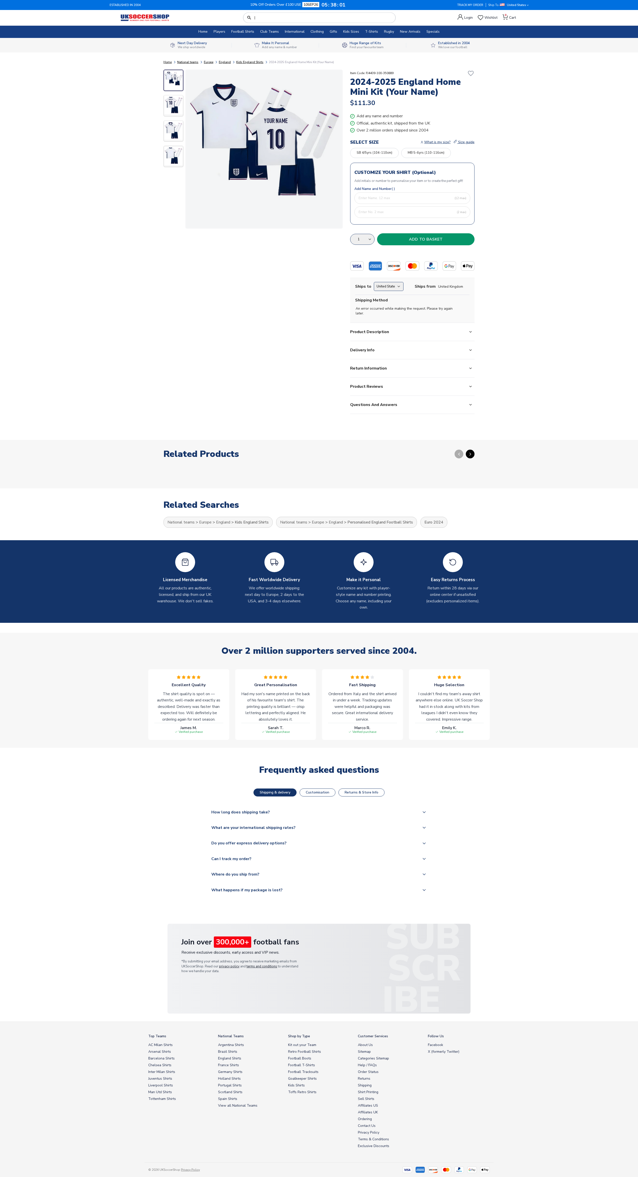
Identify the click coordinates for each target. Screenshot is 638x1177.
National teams (187, 62)
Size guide (466, 142)
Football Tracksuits (303, 1071)
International (295, 31)
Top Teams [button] (157, 1036)
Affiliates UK (368, 1112)
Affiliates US (368, 1105)
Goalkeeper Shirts (302, 1078)
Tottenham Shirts (162, 1098)
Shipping (365, 1085)
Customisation (317, 792)
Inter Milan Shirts (161, 1071)
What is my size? (437, 142)
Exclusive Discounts (373, 1146)
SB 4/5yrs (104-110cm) (374, 152)
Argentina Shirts (231, 1045)
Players (219, 31)
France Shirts (228, 1065)
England (225, 62)
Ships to (363, 286)
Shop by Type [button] (299, 1036)
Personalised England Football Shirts (380, 522)
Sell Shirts (366, 1098)
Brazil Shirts (227, 1051)
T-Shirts (371, 31)
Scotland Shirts (230, 1092)
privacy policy (229, 966)
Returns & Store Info (361, 792)
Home (203, 31)
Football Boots (299, 1058)
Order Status (368, 1071)
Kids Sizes (351, 31)
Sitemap (364, 1051)
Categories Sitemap (373, 1058)
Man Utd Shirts (160, 1092)
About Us (365, 1045)
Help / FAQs (367, 1065)
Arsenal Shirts (159, 1051)
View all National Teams (237, 1105)
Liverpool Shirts (160, 1085)
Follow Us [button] (436, 1036)
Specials (433, 31)
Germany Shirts (230, 1071)
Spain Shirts (227, 1098)
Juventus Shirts (160, 1078)
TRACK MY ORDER (470, 5)
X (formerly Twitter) (443, 1051)
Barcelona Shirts (161, 1058)
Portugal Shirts (230, 1085)
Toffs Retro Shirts (302, 1092)
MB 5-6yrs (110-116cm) (426, 152)
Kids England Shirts (249, 62)
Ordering (365, 1119)
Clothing (317, 31)
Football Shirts (242, 31)
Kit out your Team (302, 1045)
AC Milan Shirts (160, 1045)
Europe (208, 62)
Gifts (333, 31)
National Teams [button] (231, 1036)
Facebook (435, 1045)
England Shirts (229, 1058)
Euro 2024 (433, 522)
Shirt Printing (368, 1092)
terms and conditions (261, 966)
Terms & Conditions (373, 1139)
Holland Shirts (229, 1078)
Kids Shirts (296, 1085)
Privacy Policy (368, 1132)
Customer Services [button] (373, 1036)
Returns (364, 1078)
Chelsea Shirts (159, 1065)
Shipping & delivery (275, 792)
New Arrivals (410, 31)
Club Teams (269, 31)
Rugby (389, 31)
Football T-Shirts (301, 1065)
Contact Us (367, 1125)
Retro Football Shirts (304, 1051)
